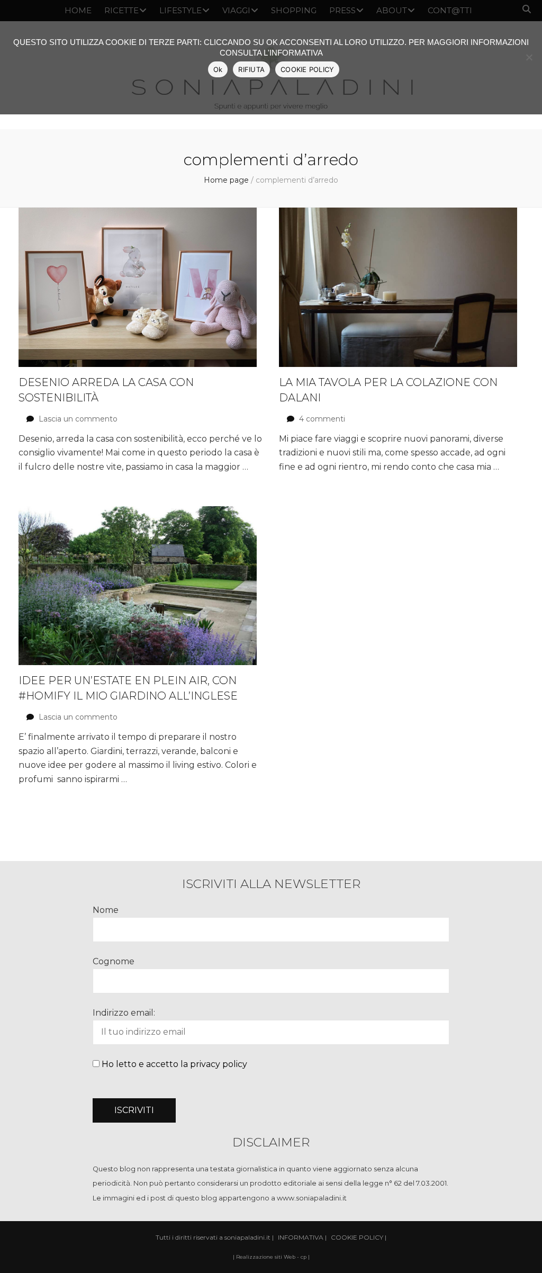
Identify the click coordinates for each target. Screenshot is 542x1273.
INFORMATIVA (300, 1237)
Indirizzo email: (124, 1013)
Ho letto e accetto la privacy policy (174, 1064)
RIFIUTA (251, 69)
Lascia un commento (78, 419)
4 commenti (322, 419)
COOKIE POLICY (307, 69)
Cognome (113, 961)
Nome (106, 910)
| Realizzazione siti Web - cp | (271, 1257)
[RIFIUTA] (528, 57)
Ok (218, 69)
